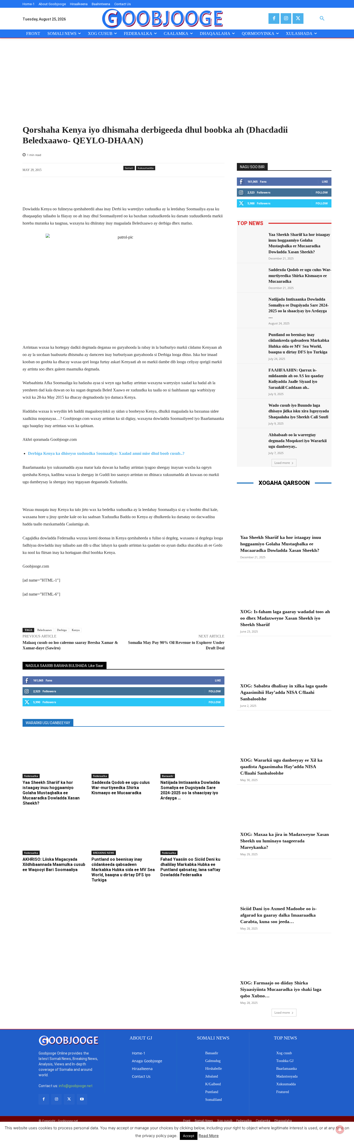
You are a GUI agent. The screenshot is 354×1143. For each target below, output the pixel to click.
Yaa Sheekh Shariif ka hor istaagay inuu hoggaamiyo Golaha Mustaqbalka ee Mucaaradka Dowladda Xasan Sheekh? (51, 793)
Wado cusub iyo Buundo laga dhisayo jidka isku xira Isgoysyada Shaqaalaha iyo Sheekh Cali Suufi (298, 411)
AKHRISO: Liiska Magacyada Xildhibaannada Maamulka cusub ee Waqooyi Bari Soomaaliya (54, 864)
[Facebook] (273, 18)
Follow (215, 691)
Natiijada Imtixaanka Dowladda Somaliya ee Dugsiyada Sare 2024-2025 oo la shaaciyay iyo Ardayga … (190, 790)
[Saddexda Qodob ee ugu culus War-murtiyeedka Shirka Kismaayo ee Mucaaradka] (123, 755)
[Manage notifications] (340, 1129)
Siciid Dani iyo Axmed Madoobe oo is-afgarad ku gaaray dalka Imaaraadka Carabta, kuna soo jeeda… (278, 915)
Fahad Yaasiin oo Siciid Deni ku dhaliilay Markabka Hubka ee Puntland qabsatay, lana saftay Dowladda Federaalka (190, 867)
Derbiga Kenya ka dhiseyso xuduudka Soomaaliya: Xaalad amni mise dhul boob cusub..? (106, 453)
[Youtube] (82, 1099)
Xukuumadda (146, 168)
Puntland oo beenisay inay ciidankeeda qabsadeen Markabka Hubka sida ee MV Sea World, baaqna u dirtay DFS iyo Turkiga (123, 869)
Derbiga (62, 630)
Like (218, 680)
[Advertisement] (177, 86)
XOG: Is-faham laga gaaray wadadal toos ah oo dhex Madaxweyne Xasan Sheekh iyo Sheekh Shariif (285, 618)
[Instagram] (286, 18)
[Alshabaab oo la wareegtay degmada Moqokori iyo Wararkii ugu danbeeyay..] (251, 442)
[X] (298, 18)
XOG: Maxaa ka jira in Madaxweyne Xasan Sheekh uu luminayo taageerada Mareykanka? (284, 841)
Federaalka (31, 776)
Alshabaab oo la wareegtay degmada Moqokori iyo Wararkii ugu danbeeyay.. (297, 441)
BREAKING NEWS (103, 853)
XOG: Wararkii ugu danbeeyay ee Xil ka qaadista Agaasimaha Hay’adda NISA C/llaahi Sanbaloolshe (281, 767)
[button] (322, 18)
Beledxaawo (44, 630)
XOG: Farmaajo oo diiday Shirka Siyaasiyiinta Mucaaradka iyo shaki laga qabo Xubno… (280, 989)
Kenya (76, 630)
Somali (129, 168)
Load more (282, 463)
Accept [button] (188, 1136)
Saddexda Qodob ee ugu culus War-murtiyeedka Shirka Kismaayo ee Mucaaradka (120, 787)
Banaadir (167, 776)
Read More (209, 1135)
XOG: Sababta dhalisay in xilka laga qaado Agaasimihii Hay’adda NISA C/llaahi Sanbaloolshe (283, 692)
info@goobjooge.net (76, 1086)
